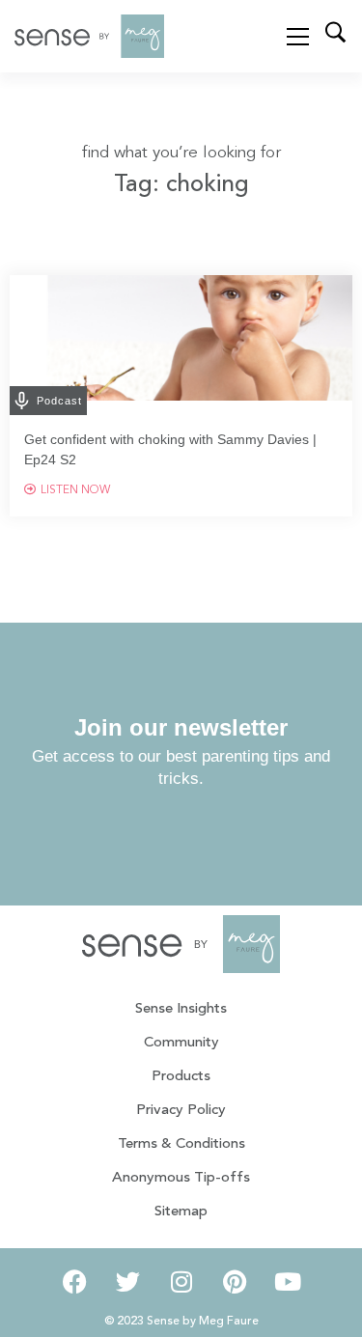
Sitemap (181, 1212)
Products (181, 1077)
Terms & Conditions (181, 1144)
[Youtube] (288, 1282)
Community (181, 1043)
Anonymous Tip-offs (181, 1178)
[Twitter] (128, 1282)
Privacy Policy (181, 1110)
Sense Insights (181, 1009)
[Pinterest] (234, 1282)
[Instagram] (181, 1282)
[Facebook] (75, 1282)
